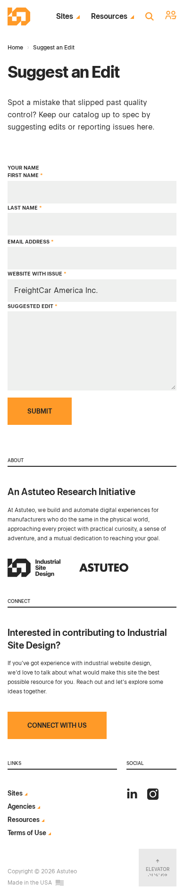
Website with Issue (37, 274)
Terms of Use (27, 833)
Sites (64, 16)
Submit (39, 411)
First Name (25, 176)
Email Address (31, 242)
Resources (109, 16)
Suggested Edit (33, 306)
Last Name (25, 208)
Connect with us (57, 725)
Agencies (21, 806)
